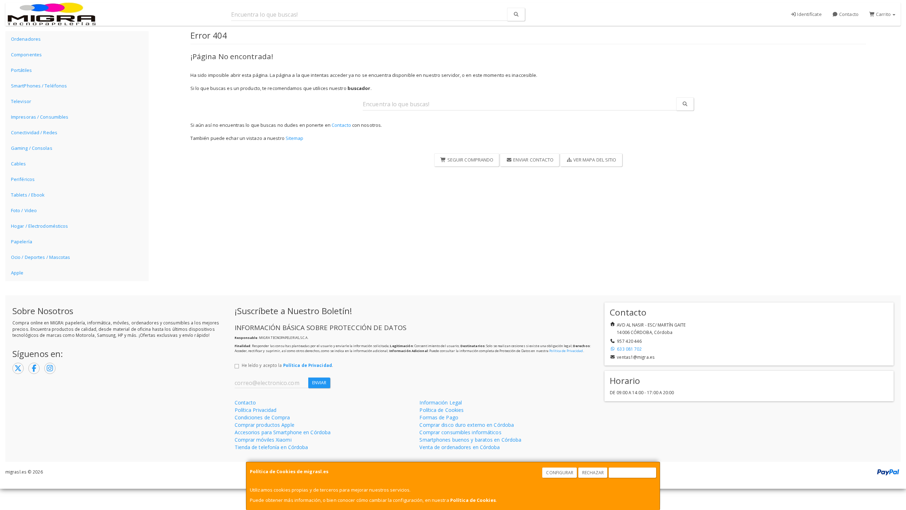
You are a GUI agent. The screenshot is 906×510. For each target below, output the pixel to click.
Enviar (319, 383)
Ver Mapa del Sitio (594, 160)
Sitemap (295, 138)
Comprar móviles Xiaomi (263, 439)
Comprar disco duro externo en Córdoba (466, 424)
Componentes (26, 54)
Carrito (883, 14)
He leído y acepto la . (287, 365)
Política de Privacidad (566, 350)
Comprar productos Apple (264, 424)
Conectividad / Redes (34, 132)
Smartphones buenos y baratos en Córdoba (470, 439)
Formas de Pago (438, 417)
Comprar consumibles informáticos (460, 432)
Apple (17, 273)
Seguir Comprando (470, 160)
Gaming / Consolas (31, 148)
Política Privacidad (256, 410)
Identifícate (808, 14)
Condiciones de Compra (262, 417)
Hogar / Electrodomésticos (39, 226)
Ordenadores (26, 39)
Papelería (21, 241)
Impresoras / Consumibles (39, 117)
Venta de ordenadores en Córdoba (459, 447)
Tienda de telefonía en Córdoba (271, 447)
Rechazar (593, 473)
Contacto (848, 14)
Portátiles (21, 70)
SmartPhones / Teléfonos (39, 86)
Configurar (559, 473)
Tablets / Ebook (28, 195)
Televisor (21, 101)
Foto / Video (24, 210)
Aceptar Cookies (633, 473)
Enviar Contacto (533, 160)
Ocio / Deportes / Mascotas (40, 257)
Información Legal (440, 402)
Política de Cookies (473, 500)
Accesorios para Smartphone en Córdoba (283, 432)
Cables (18, 163)
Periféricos (23, 179)
